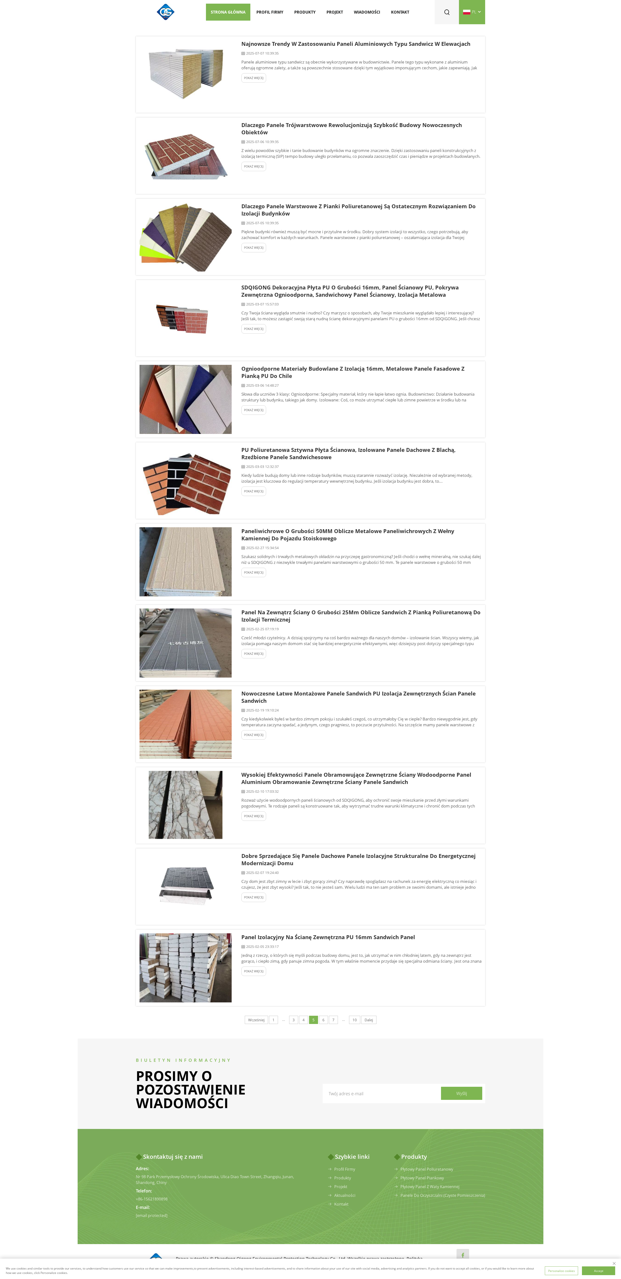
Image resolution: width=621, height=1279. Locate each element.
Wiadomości (367, 12)
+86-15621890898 (152, 1199)
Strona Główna (228, 12)
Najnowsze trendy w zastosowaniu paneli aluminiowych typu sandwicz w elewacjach (355, 43)
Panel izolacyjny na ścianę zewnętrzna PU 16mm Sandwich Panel (328, 937)
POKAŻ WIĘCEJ (253, 78)
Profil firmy (269, 12)
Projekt (335, 12)
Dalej (369, 1019)
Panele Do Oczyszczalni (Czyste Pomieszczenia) (442, 1195)
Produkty (305, 12)
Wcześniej (256, 1019)
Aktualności (344, 1195)
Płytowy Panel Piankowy (422, 1178)
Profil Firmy (344, 1169)
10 (354, 1019)
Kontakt (400, 12)
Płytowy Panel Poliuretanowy (426, 1169)
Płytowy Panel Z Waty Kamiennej (429, 1186)
